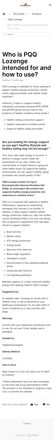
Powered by (21, 435)
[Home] (4, 14)
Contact (27, 423)
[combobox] (27, 34)
